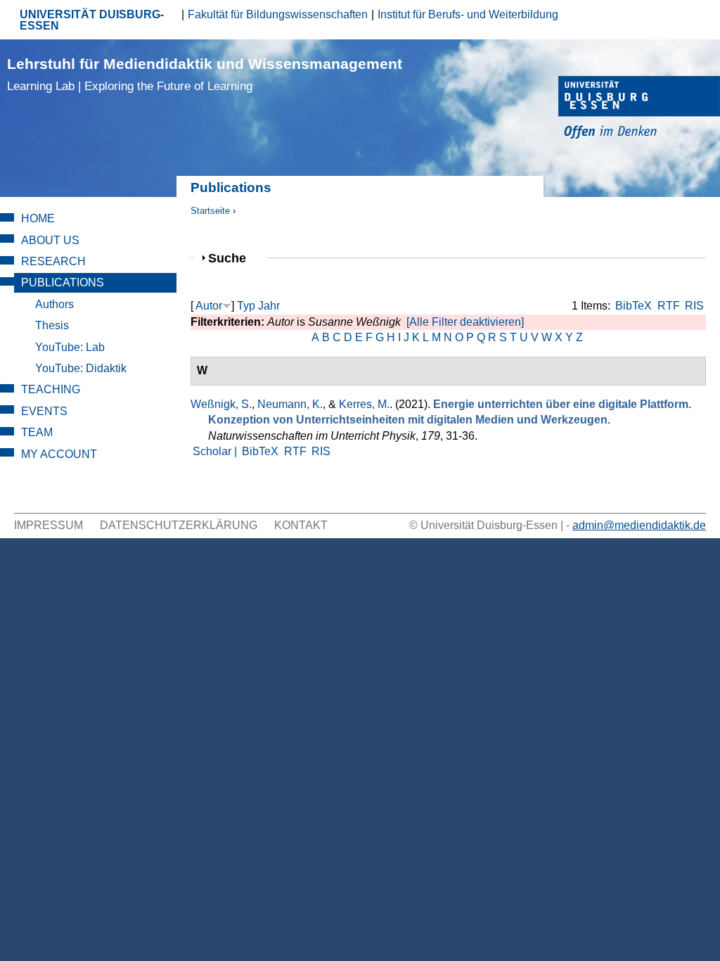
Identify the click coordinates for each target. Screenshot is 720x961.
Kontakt (301, 525)
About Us (50, 240)
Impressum (48, 525)
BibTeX (633, 306)
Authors (54, 304)
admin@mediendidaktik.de (639, 525)
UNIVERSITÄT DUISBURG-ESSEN (92, 20)
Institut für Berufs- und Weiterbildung (468, 14)
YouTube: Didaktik (81, 368)
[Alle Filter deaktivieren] (465, 322)
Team (37, 432)
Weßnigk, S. (221, 404)
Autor (208, 306)
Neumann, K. (290, 404)
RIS (694, 306)
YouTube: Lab (70, 347)
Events (44, 411)
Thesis (52, 325)
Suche (233, 257)
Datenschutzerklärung (178, 525)
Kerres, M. (364, 404)
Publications (62, 282)
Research (53, 261)
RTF (668, 306)
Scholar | (216, 451)
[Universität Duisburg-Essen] (639, 109)
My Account (59, 454)
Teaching (50, 389)
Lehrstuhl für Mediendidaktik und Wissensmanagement (204, 74)
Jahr (269, 306)
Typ (246, 306)
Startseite (210, 210)
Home (38, 218)
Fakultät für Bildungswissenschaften (278, 14)
